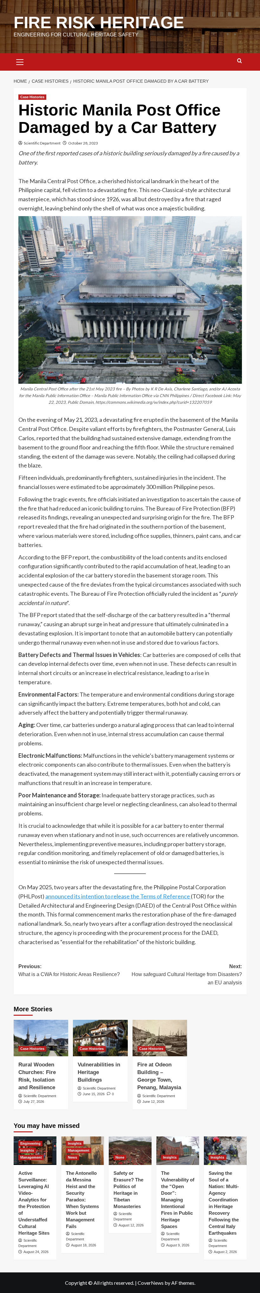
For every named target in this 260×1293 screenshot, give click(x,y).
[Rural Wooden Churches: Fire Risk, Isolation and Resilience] (41, 1038)
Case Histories (32, 97)
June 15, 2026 (94, 1094)
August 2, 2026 (225, 1252)
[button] (20, 61)
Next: (187, 974)
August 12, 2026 (131, 1225)
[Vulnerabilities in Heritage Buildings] (100, 1038)
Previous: (69, 970)
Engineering (30, 1143)
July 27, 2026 (33, 1101)
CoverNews (151, 1283)
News (72, 1157)
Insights (27, 1150)
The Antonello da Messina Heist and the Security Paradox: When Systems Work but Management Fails (82, 1199)
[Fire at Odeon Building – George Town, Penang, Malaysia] (160, 1038)
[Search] (240, 61)
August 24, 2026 (36, 1252)
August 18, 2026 (83, 1245)
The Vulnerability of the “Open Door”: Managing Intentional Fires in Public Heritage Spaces (177, 1199)
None (119, 1157)
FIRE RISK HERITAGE (99, 22)
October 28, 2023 (83, 143)
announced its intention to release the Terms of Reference (118, 896)
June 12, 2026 (153, 1101)
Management (31, 1157)
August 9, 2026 (177, 1245)
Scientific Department (42, 143)
